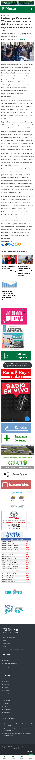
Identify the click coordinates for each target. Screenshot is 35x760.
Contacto (6, 670)
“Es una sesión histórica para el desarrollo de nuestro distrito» (16, 729)
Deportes (6, 684)
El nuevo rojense (16, 747)
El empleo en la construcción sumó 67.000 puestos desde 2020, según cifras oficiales (25, 271)
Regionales (7, 712)
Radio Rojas (7, 660)
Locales (6, 697)
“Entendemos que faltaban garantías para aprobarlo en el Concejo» (18, 724)
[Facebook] (2, 244)
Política (6, 706)
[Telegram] (9, 244)
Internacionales (8, 694)
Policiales (6, 703)
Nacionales (7, 700)
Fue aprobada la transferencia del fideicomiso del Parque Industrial (17, 734)
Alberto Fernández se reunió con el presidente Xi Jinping (9, 269)
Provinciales (7, 709)
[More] (19, 244)
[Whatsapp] (16, 244)
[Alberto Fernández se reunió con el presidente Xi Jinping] (9, 259)
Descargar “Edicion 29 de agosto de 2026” (17, 365)
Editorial (6, 687)
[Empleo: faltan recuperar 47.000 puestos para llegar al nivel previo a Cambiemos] (9, 283)
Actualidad (7, 681)
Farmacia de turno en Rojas (11, 663)
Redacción (23, 39)
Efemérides (7, 691)
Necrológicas (7, 667)
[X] (6, 244)
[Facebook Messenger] (12, 244)
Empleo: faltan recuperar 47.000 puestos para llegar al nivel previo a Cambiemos (9, 295)
